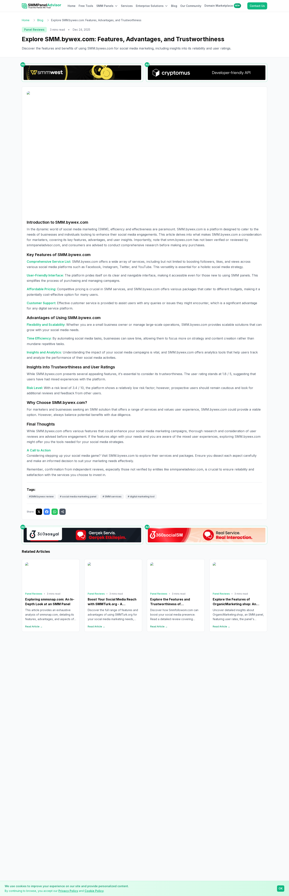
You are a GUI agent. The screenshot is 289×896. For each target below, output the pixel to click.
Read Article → (33, 626)
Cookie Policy (94, 890)
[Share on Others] (62, 512)
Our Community (190, 5)
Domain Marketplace (222, 5)
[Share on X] (39, 512)
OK (281, 888)
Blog (174, 5)
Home (71, 5)
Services (127, 5)
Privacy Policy (68, 890)
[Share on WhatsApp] (55, 512)
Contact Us (257, 5)
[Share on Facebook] (47, 512)
